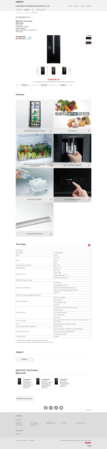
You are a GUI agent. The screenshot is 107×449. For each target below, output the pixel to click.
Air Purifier (63, 423)
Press (32, 9)
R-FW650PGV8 (27, 379)
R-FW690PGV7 (64, 379)
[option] (42, 70)
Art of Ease (19, 9)
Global (70, 6)
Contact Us (88, 6)
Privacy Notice (25, 440)
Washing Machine (50, 423)
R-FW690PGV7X (46, 379)
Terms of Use (18, 440)
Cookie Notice (31, 440)
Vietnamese (76, 6)
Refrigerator (27, 12)
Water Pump (34, 424)
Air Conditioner (34, 423)
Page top (88, 409)
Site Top (17, 12)
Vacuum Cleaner (80, 423)
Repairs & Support (41, 9)
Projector (18, 433)
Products (22, 12)
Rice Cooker (19, 424)
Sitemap (83, 6)
